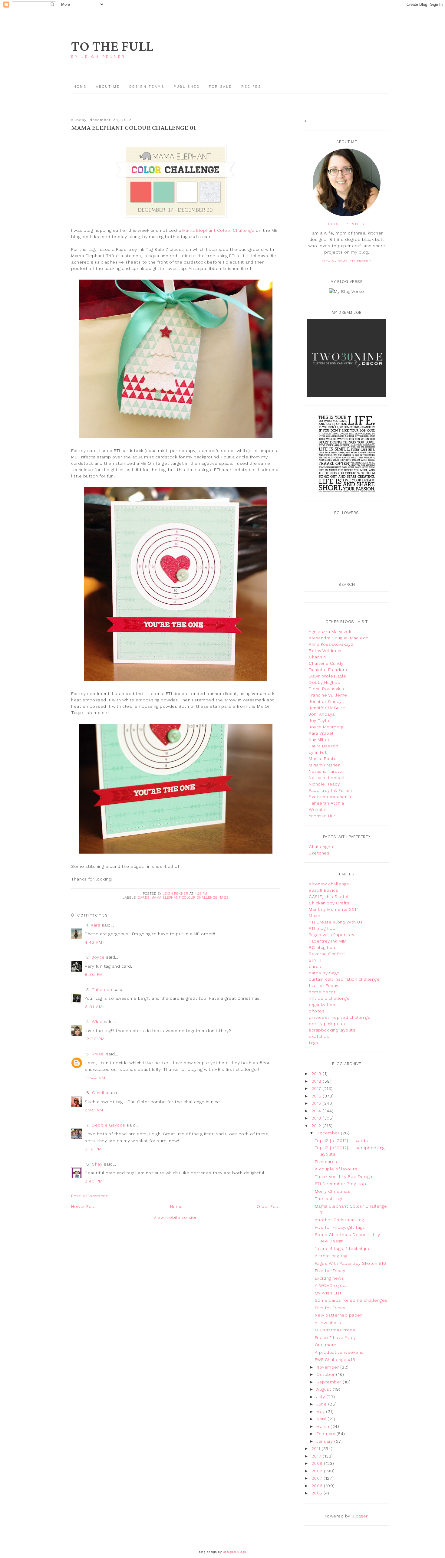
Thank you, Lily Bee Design (343, 1176)
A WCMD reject (331, 1285)
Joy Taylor (320, 720)
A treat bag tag (331, 1255)
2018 (317, 1081)
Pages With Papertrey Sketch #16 (350, 1263)
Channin (317, 656)
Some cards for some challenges (351, 1300)
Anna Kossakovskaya (331, 644)
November (328, 1367)
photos (317, 1011)
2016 (317, 1096)
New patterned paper (338, 1315)
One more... (327, 1344)
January (325, 1441)
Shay (97, 1164)
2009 (318, 1463)
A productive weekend (339, 1352)
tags (224, 898)
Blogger (359, 1516)
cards (144, 898)
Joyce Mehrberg (326, 726)
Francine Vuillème (328, 695)
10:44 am (95, 1077)
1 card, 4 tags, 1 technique (343, 1248)
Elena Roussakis (326, 688)
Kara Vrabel (321, 733)
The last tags (329, 1198)
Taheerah (102, 989)
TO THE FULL (112, 47)
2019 (317, 1073)
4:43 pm (94, 942)
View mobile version (175, 1217)
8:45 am (94, 1109)
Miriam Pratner (324, 765)
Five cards (326, 1161)
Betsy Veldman (325, 650)
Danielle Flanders (328, 669)
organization (322, 1004)
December (328, 1132)
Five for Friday (330, 1270)
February (326, 1433)
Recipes (251, 87)
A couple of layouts (336, 1168)
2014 (317, 1110)
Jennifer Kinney (325, 701)
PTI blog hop (322, 928)
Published (188, 87)
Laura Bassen (323, 745)
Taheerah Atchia (326, 803)
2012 (317, 1125)
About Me (108, 87)
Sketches (319, 853)
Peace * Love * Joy (335, 1337)
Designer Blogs (234, 1551)
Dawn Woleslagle (327, 676)
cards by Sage (324, 972)
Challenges (321, 846)
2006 (318, 1485)
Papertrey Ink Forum (330, 790)
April (322, 1418)
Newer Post (83, 1206)
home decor (322, 991)
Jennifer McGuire (327, 707)
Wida (97, 1021)
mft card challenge (329, 998)
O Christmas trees (335, 1329)
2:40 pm (94, 1181)
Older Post (268, 1206)
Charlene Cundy (326, 663)
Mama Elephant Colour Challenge (218, 230)
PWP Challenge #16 (335, 1359)
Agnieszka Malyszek (330, 631)
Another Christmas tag (339, 1219)
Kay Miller (319, 739)
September (329, 1381)
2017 (317, 1088)
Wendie (317, 809)
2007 (318, 1478)
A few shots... (329, 1322)
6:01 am (94, 1006)
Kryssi (98, 1053)
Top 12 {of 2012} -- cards (341, 1140)
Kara (95, 925)
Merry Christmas (333, 1191)
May (321, 1411)
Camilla (100, 1092)
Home (80, 87)
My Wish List (328, 1293)
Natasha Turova (325, 771)
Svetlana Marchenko (331, 796)
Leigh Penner (346, 224)
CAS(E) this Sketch (329, 896)
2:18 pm (93, 1148)
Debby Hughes (324, 682)
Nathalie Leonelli (327, 777)
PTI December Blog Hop (340, 1183)
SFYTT (315, 960)
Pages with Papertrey (331, 934)
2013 (317, 1118)
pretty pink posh (327, 1023)
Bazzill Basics (323, 890)
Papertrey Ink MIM (328, 941)
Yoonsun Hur (322, 815)
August (324, 1389)
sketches (319, 1036)
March (323, 1426)
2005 (318, 1493)
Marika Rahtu (322, 758)
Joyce (98, 957)
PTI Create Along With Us (336, 922)
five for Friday (323, 985)
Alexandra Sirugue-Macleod (339, 637)
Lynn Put (318, 752)
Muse (314, 915)
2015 (317, 1103)
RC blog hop (322, 947)
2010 (317, 1456)
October (326, 1374)
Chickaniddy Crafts (329, 902)
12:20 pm (95, 1038)
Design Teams (146, 87)
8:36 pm (94, 974)
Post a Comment (89, 1195)
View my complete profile (346, 261)
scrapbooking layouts (332, 1030)
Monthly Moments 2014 (334, 909)
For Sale (220, 87)
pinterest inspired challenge (340, 1017)
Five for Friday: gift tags (340, 1227)
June (322, 1404)
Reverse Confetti (327, 953)
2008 (318, 1470)
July (321, 1396)
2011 (317, 1448)
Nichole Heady (324, 784)
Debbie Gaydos (108, 1125)
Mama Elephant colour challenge (184, 898)
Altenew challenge (329, 883)
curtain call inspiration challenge (344, 979)
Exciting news (329, 1278)
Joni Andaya (322, 714)
